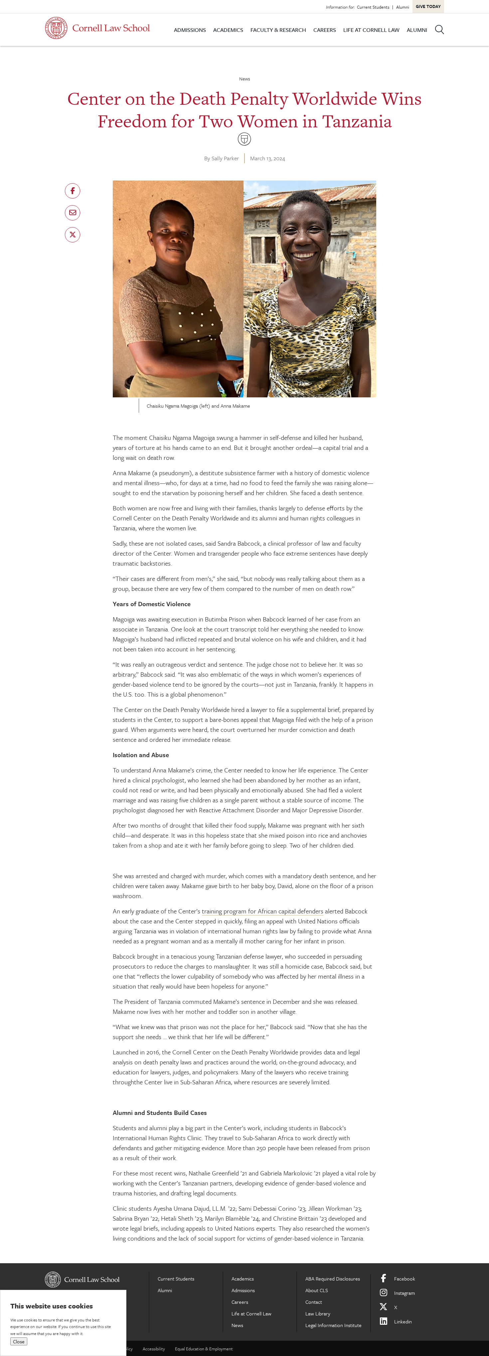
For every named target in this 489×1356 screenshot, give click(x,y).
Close (19, 1341)
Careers (324, 30)
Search (439, 29)
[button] (72, 191)
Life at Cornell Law (371, 30)
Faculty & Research (278, 30)
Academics (228, 30)
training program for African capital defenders (262, 910)
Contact (313, 1301)
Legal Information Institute (333, 1325)
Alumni (402, 7)
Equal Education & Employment (204, 1348)
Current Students (373, 7)
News (244, 78)
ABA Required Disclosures (332, 1278)
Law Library (317, 1313)
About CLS (316, 1290)
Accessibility (154, 1348)
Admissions (190, 30)
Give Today (428, 6)
